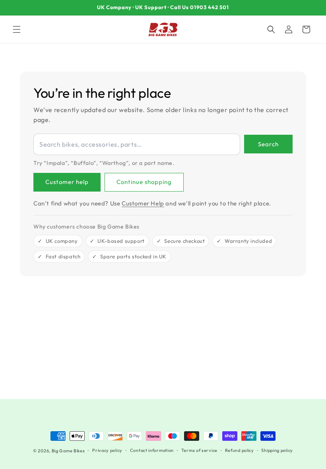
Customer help (67, 182)
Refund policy (239, 450)
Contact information (152, 450)
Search (268, 144)
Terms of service (199, 450)
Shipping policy (277, 450)
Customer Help (143, 203)
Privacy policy (107, 450)
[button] (16, 29)
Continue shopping (144, 182)
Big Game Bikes (68, 450)
